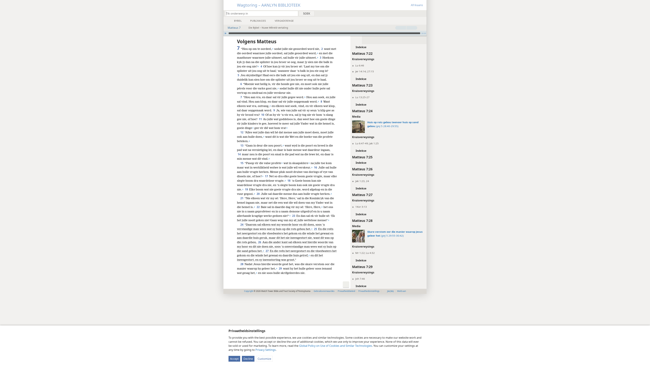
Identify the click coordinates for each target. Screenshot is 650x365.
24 (242, 224)
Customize (264, 359)
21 (242, 198)
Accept (234, 359)
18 (289, 180)
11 (260, 119)
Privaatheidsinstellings (369, 291)
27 (267, 251)
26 (260, 242)
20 (258, 194)
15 (242, 163)
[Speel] (225, 33)
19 (246, 189)
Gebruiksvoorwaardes (324, 291)
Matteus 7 (234, 28)
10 (263, 115)
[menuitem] (423, 13)
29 (280, 268)
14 (239, 154)
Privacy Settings (265, 350)
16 (316, 167)
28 (242, 264)
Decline (248, 359)
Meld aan (401, 291)
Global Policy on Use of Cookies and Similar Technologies (335, 346)
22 (258, 207)
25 (316, 229)
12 (242, 132)
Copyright (248, 291)
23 (294, 216)
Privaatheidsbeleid (346, 291)
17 (266, 176)
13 (242, 145)
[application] (325, 33)
